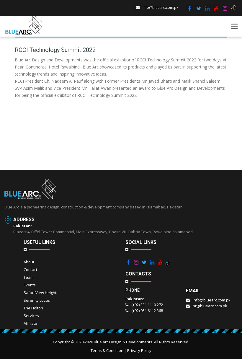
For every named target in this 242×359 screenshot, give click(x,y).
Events (30, 285)
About (29, 262)
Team (29, 277)
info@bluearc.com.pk (160, 7)
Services (31, 315)
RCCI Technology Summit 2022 (55, 49)
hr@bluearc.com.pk (210, 306)
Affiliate (30, 323)
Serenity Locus (37, 300)
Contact (30, 269)
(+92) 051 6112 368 (147, 310)
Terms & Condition (107, 350)
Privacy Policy (139, 350)
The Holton (33, 308)
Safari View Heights (41, 292)
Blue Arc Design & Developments (123, 342)
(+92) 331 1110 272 (147, 304)
